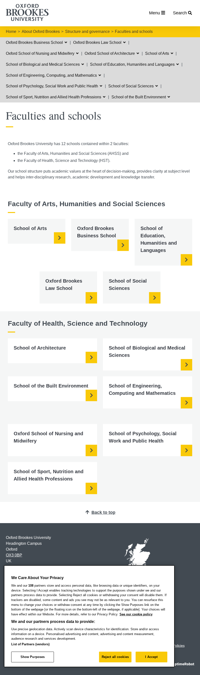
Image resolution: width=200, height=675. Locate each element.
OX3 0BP (14, 555)
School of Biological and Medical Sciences (43, 64)
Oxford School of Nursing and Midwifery (40, 53)
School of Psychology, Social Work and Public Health (52, 86)
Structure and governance (87, 31)
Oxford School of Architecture (110, 53)
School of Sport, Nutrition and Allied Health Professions (54, 97)
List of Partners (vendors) (30, 644)
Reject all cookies (115, 657)
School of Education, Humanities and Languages (133, 64)
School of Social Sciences (131, 86)
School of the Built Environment (139, 97)
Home (11, 31)
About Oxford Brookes (41, 31)
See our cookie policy (136, 614)
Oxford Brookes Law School (97, 42)
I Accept (151, 657)
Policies (179, 645)
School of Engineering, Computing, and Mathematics (52, 75)
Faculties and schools (134, 31)
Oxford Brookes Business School (35, 42)
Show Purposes (32, 657)
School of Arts (157, 53)
